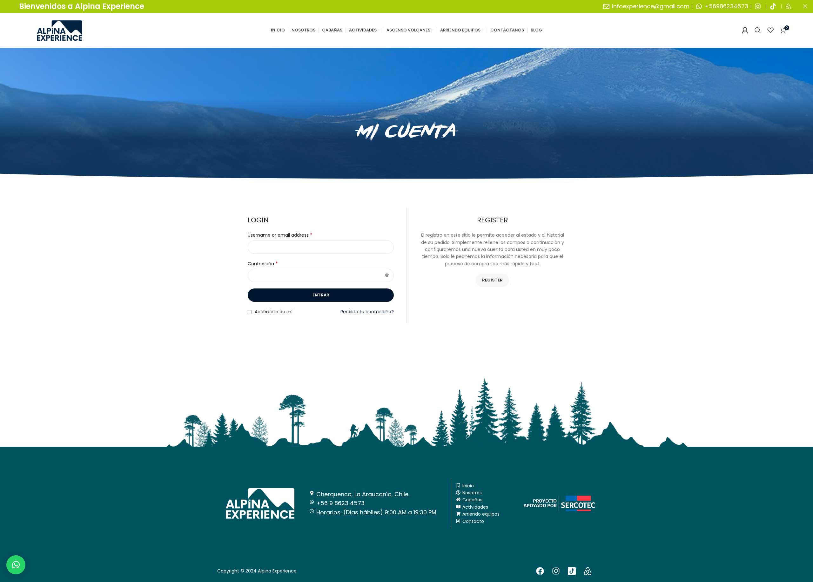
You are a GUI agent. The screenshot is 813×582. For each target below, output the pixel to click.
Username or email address (280, 235)
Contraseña (263, 263)
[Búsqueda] (757, 30)
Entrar (320, 295)
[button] (15, 564)
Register (492, 280)
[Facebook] (540, 571)
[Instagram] (556, 571)
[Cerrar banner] (805, 6)
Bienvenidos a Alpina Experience (81, 6)
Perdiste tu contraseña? (367, 311)
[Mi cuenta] (745, 30)
